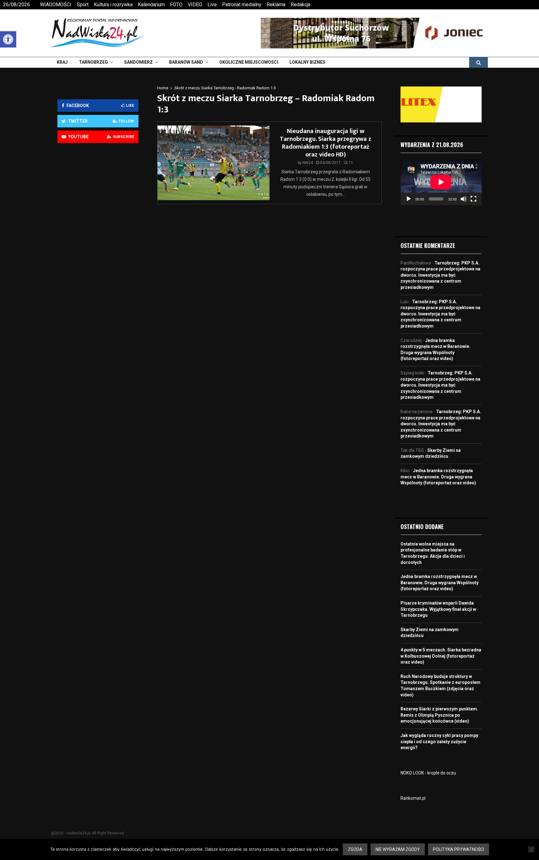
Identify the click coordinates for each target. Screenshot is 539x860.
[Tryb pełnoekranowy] (473, 199)
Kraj (62, 62)
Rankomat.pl (413, 798)
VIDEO (195, 4)
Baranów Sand (186, 62)
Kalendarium (151, 4)
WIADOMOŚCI (55, 4)
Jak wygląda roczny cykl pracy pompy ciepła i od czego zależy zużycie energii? (439, 741)
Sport (83, 4)
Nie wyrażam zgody (398, 849)
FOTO (176, 4)
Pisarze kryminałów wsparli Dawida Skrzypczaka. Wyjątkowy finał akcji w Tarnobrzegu (438, 609)
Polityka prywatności (458, 849)
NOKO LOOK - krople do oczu (428, 772)
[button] (8, 39)
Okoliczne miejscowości (248, 62)
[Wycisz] (463, 199)
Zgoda (355, 849)
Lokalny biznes (307, 62)
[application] (441, 182)
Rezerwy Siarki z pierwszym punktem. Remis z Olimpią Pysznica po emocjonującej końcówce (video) (439, 715)
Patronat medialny (241, 4)
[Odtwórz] (408, 199)
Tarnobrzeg (93, 62)
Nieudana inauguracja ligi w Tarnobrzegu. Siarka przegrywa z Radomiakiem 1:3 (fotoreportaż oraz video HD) (325, 143)
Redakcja (300, 4)
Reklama (276, 4)
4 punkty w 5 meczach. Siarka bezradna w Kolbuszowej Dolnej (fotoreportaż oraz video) (441, 656)
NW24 (308, 163)
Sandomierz (138, 62)
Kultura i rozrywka (113, 4)
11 (351, 163)
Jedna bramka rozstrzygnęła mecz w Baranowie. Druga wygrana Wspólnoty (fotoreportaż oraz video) (438, 476)
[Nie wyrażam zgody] (531, 849)
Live (212, 4)
